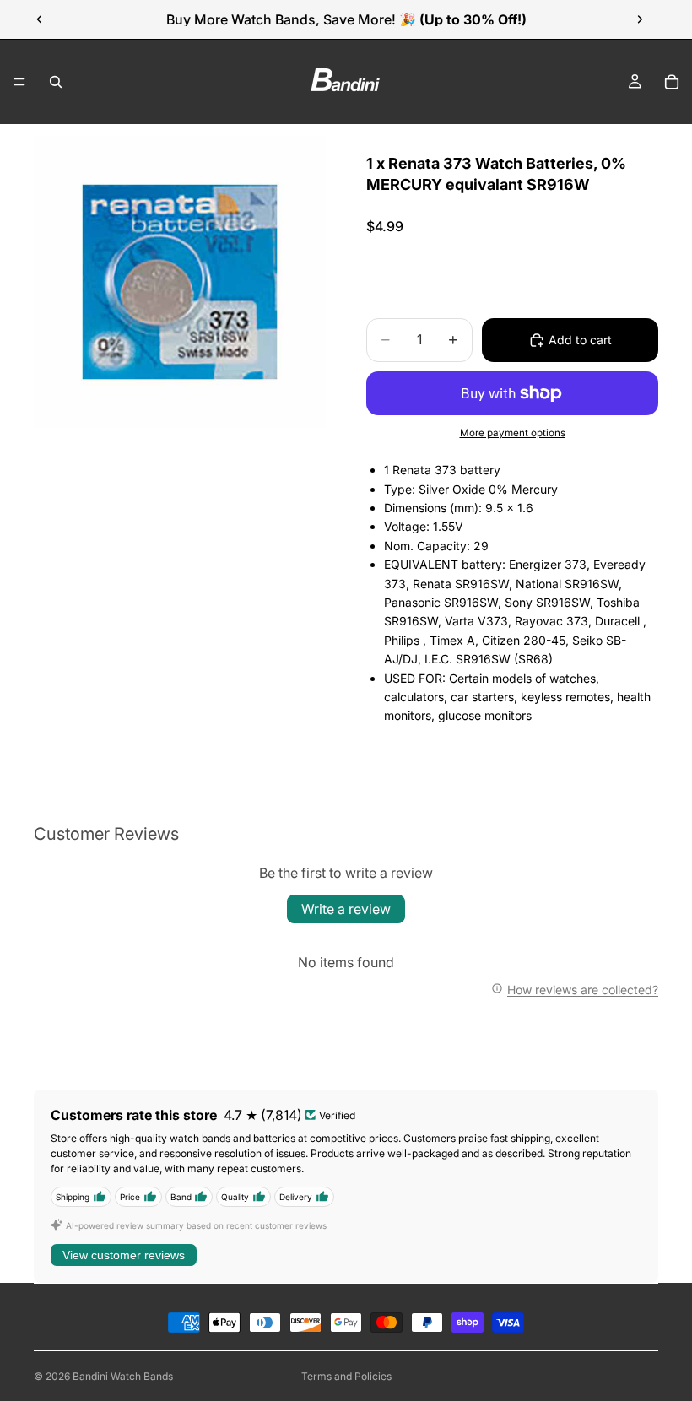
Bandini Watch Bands (123, 1376)
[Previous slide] (39, 19)
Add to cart (580, 340)
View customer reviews (123, 1255)
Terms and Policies (346, 1376)
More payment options (512, 433)
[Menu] (19, 81)
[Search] (55, 81)
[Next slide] (639, 19)
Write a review (346, 909)
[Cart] (671, 81)
